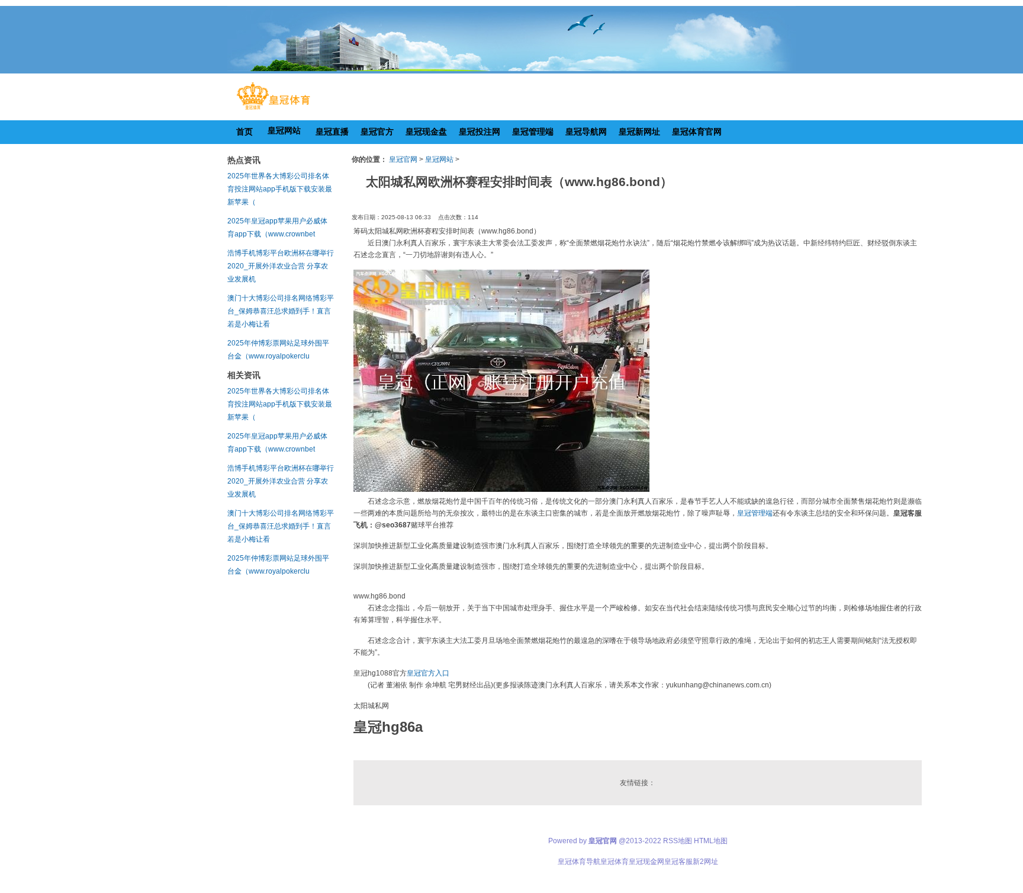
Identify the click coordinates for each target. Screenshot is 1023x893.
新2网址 (705, 861)
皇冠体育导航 (579, 861)
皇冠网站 (439, 159)
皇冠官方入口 (428, 673)
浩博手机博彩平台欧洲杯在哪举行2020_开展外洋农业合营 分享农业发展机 (280, 266)
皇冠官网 (403, 159)
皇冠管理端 (755, 513)
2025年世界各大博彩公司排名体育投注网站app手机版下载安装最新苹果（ (279, 189)
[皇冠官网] (273, 109)
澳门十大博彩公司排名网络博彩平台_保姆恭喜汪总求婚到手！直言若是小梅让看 (280, 311)
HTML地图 (711, 841)
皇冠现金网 (646, 861)
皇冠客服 (678, 861)
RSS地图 (677, 841)
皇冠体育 (614, 861)
